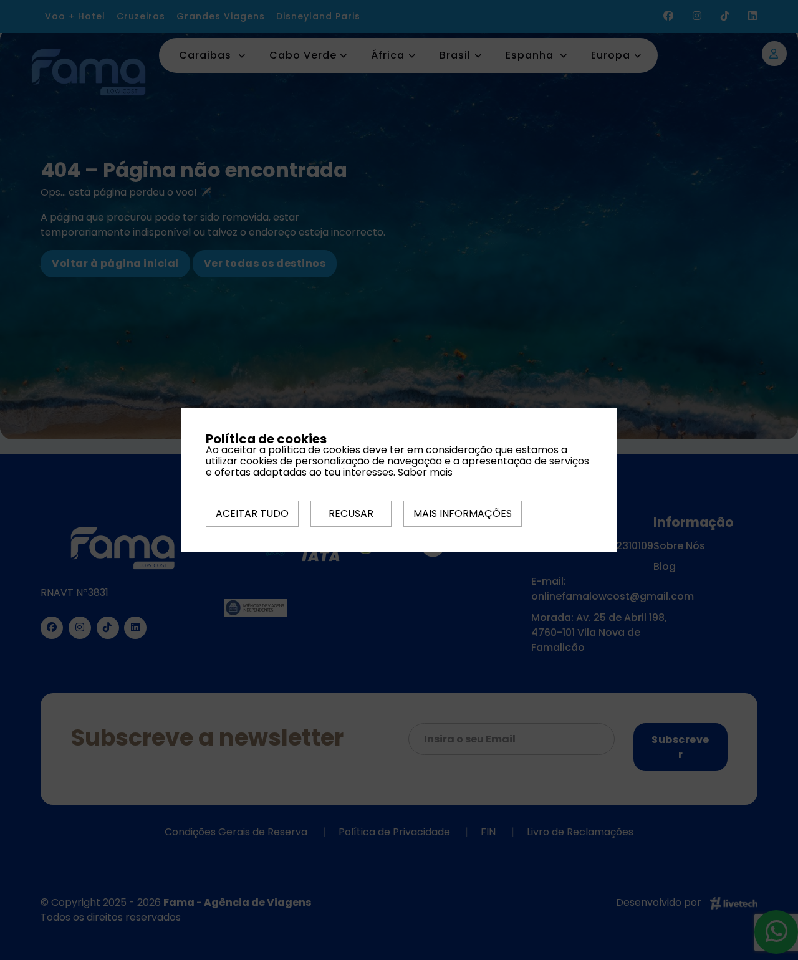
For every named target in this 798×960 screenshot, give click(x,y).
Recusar (351, 513)
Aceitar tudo (252, 513)
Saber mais (425, 472)
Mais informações (462, 513)
